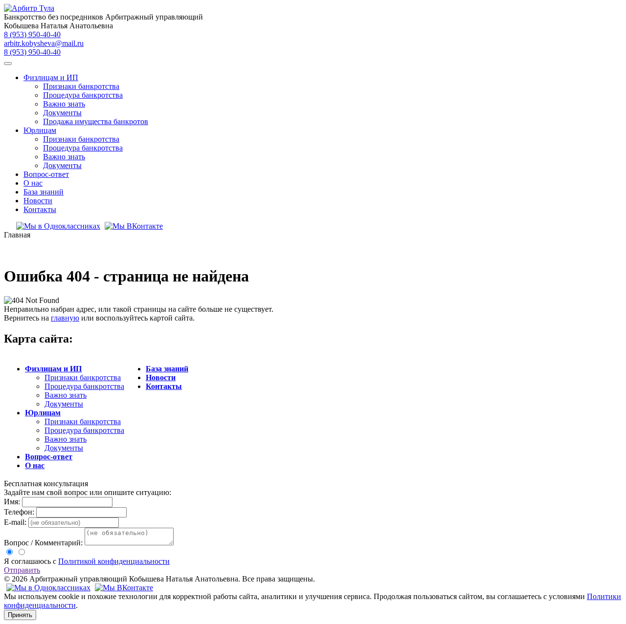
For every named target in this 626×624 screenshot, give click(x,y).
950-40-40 (32, 34)
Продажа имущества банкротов (95, 121)
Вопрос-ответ (46, 174)
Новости (37, 200)
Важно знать (64, 104)
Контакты (39, 209)
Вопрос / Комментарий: (43, 542)
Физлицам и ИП (50, 77)
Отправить (22, 570)
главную (65, 318)
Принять (20, 615)
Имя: (12, 501)
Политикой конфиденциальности (114, 561)
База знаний (43, 192)
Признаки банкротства (81, 86)
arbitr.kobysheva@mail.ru (44, 43)
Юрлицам (39, 130)
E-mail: (15, 522)
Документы (62, 112)
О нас (33, 183)
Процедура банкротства (83, 95)
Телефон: (19, 512)
